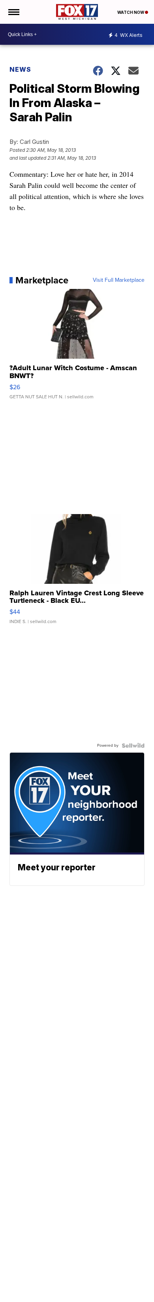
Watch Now (131, 12)
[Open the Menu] (13, 12)
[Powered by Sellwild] (133, 745)
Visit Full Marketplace (119, 280)
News (20, 69)
